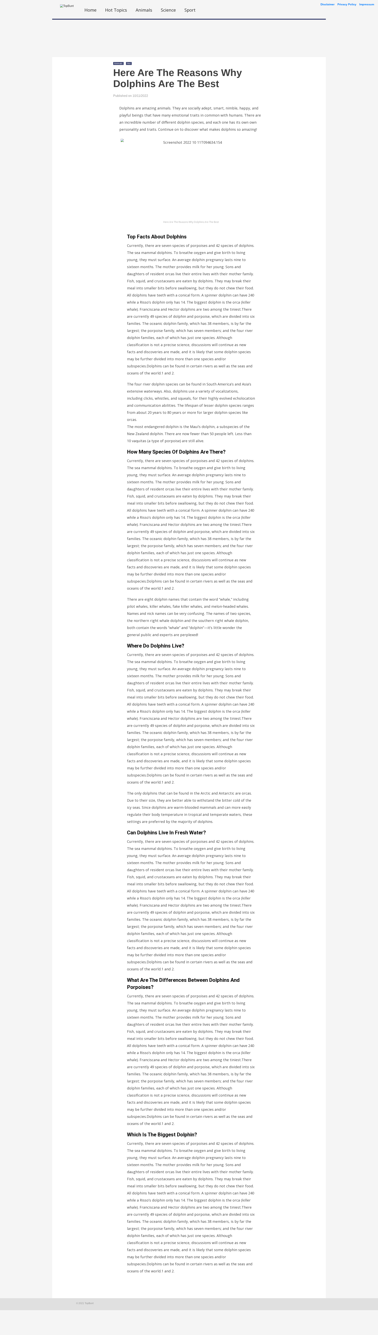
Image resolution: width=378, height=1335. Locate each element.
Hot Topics (116, 9)
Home (90, 9)
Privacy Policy (346, 4)
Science (168, 9)
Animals (144, 9)
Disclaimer (327, 4)
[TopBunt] (67, 5)
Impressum (366, 4)
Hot (129, 63)
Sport (189, 9)
